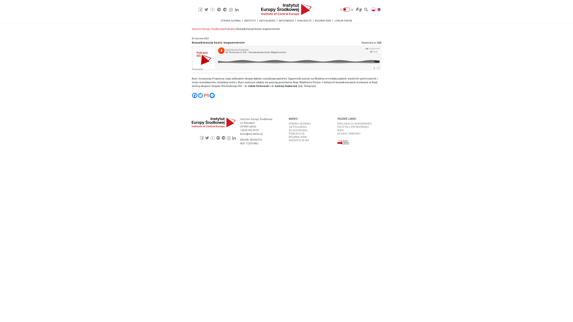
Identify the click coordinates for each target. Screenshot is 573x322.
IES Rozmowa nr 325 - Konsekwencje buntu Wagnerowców (231, 73)
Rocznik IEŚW (323, 20)
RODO (340, 130)
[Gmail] (206, 95)
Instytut (250, 20)
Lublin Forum (343, 20)
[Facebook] (194, 95)
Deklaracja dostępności (354, 123)
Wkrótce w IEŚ (299, 140)
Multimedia (286, 20)
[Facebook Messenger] (212, 95)
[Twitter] (200, 95)
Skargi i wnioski (348, 133)
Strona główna (231, 20)
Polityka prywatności (353, 126)
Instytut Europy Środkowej (201, 73)
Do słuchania (298, 130)
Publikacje (304, 20)
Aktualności (267, 20)
